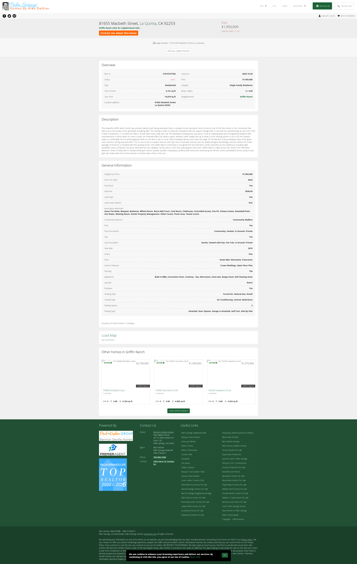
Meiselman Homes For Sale (234, 480)
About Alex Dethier (230, 437)
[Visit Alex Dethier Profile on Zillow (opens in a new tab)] (113, 449)
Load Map (109, 335)
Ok (225, 555)
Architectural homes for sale (234, 502)
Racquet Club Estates (190, 437)
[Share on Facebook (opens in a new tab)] (4, 16)
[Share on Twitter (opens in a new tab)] (9, 16)
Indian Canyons (188, 467)
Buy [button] (262, 6)
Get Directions (108, 340)
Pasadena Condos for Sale (192, 515)
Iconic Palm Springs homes (234, 506)
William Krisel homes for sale (234, 489)
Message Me (324, 6)
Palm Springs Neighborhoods (193, 432)
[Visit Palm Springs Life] (113, 474)
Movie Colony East (189, 450)
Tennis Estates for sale (232, 450)
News (285, 6)
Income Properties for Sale (233, 467)
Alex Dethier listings (230, 441)
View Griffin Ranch (178, 410)
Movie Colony (187, 445)
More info (195, 557)
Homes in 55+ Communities (234, 463)
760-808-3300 (346, 6)
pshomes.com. (150, 534)
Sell (274, 6)
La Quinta (148, 23)
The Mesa (185, 463)
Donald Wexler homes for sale (235, 493)
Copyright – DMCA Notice (233, 519)
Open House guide (230, 515)
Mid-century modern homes (234, 445)
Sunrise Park (186, 454)
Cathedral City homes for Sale (194, 484)
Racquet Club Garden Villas (193, 471)
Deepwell (185, 458)
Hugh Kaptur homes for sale (234, 484)
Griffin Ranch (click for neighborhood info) (119, 28)
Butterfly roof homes (231, 471)
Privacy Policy (247, 539)
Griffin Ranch (246, 96)
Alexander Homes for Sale (233, 476)
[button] (345, 16)
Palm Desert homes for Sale (193, 497)
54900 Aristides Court (114, 390)
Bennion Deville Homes (163, 432)
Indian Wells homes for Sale (193, 506)
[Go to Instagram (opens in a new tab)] (14, 16)
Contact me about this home (119, 33)
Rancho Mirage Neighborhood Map (196, 493)
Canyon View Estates (190, 476)
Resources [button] (298, 6)
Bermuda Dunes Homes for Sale (195, 502)
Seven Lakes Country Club (192, 480)
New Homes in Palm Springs (234, 510)
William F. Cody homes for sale (235, 497)
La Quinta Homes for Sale (192, 510)
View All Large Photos (178, 51)
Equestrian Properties (231, 454)
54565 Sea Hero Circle (167, 390)
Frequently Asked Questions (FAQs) (237, 432)
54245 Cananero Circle (219, 390)
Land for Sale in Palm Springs (234, 458)
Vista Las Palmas (188, 441)
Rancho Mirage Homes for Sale (194, 489)
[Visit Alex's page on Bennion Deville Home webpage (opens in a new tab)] (116, 435)
